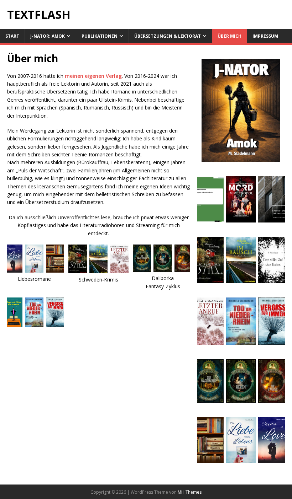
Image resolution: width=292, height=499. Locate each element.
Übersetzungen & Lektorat (167, 36)
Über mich (229, 36)
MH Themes (190, 492)
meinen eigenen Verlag (93, 76)
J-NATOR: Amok (47, 36)
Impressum (265, 36)
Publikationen (100, 36)
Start (12, 36)
